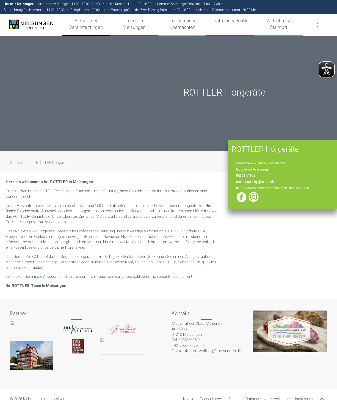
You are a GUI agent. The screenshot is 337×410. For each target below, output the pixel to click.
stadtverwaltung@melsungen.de (212, 350)
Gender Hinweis (212, 399)
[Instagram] (253, 201)
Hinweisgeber (280, 399)
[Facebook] (242, 201)
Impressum (304, 399)
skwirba (62, 399)
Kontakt (189, 399)
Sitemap (235, 399)
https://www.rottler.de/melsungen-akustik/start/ (272, 188)
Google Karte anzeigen (253, 169)
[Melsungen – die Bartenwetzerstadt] (31, 24)
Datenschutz (255, 399)
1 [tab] (168, 295)
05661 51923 (245, 175)
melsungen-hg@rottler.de (255, 182)
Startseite (18, 162)
